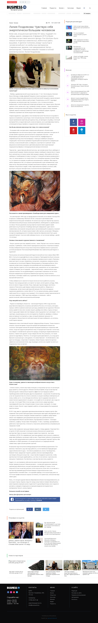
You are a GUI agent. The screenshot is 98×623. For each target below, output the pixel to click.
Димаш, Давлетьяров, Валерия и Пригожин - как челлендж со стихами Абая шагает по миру (20, 542)
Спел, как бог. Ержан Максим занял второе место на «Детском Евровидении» (52, 532)
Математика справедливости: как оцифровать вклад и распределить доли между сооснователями (81, 49)
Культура (71, 8)
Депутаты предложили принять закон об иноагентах (80, 105)
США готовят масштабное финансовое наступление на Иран (81, 27)
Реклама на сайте (76, 593)
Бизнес (61, 8)
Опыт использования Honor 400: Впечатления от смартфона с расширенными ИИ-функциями (80, 93)
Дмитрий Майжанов (52, 618)
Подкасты (53, 8)
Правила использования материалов (79, 596)
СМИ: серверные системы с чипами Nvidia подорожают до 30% (81, 41)
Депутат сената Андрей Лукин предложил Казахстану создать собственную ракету (80, 99)
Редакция (74, 591)
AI (84, 8)
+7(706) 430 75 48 (33, 600)
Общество (53, 595)
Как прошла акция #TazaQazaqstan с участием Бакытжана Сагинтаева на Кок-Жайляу (52, 525)
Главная (44, 8)
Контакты (74, 599)
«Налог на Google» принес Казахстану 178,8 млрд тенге (80, 58)
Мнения (52, 599)
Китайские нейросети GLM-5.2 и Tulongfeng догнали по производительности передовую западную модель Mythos (80, 78)
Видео (79, 8)
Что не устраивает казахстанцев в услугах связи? (80, 34)
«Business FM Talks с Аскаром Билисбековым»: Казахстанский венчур (80, 86)
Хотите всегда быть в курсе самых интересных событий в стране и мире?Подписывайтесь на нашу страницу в (35, 499)
